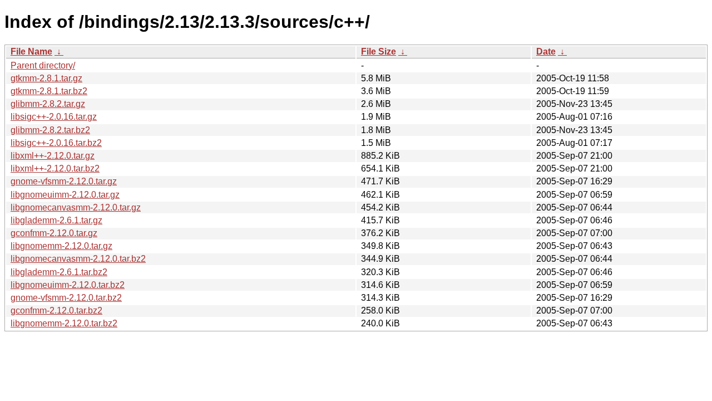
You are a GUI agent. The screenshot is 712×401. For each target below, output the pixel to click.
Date (546, 51)
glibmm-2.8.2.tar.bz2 (50, 130)
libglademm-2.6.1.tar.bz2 (59, 272)
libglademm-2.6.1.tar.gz (56, 220)
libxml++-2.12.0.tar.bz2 (55, 168)
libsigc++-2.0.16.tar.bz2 (56, 143)
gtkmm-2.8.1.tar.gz (46, 78)
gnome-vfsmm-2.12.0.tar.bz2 (66, 297)
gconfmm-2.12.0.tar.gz (54, 233)
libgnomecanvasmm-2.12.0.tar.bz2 (78, 258)
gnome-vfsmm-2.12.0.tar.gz (64, 181)
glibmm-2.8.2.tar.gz (48, 104)
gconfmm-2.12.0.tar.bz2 (56, 310)
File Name (31, 51)
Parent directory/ (43, 65)
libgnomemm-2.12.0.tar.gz (61, 246)
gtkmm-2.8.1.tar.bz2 (49, 91)
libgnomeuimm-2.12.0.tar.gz (65, 194)
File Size (378, 51)
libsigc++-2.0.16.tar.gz (54, 116)
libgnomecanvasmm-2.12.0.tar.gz (76, 207)
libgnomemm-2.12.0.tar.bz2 (64, 323)
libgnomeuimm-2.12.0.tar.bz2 (68, 285)
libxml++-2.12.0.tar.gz (53, 155)
